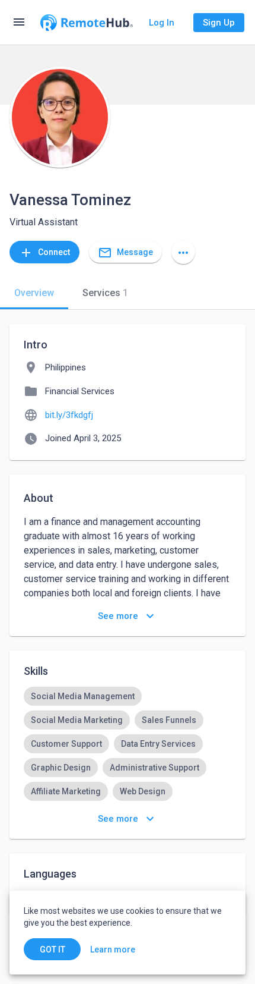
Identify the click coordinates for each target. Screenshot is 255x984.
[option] (83, 696)
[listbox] (127, 755)
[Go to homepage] (86, 22)
